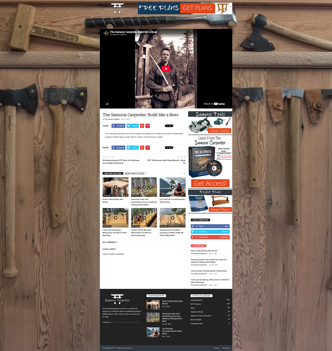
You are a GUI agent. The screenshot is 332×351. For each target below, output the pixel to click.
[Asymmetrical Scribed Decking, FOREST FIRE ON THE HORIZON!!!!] (173, 218)
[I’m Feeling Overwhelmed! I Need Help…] (173, 187)
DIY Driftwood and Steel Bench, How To (166, 161)
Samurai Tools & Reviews (201, 315)
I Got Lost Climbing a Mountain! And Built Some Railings (115, 233)
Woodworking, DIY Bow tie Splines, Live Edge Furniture (121, 161)
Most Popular (196, 319)
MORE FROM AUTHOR (134, 173)
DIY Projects (107, 195)
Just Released (164, 195)
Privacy (216, 348)
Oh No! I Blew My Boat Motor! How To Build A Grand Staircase (141, 233)
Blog (192, 308)
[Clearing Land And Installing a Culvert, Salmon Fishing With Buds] (144, 187)
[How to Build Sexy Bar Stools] (116, 187)
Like (226, 226)
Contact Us (226, 348)
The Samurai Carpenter (112, 119)
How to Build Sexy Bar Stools (204, 251)
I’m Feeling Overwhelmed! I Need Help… (209, 271)
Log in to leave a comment (113, 254)
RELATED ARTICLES (113, 173)
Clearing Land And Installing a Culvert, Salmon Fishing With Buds (144, 202)
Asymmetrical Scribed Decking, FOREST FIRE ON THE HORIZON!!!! (171, 233)
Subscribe (224, 237)
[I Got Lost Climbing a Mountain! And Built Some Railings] (116, 218)
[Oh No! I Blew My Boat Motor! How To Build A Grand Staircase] (144, 218)
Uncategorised (197, 323)
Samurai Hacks (197, 312)
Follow (225, 232)
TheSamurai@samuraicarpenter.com (125, 322)
